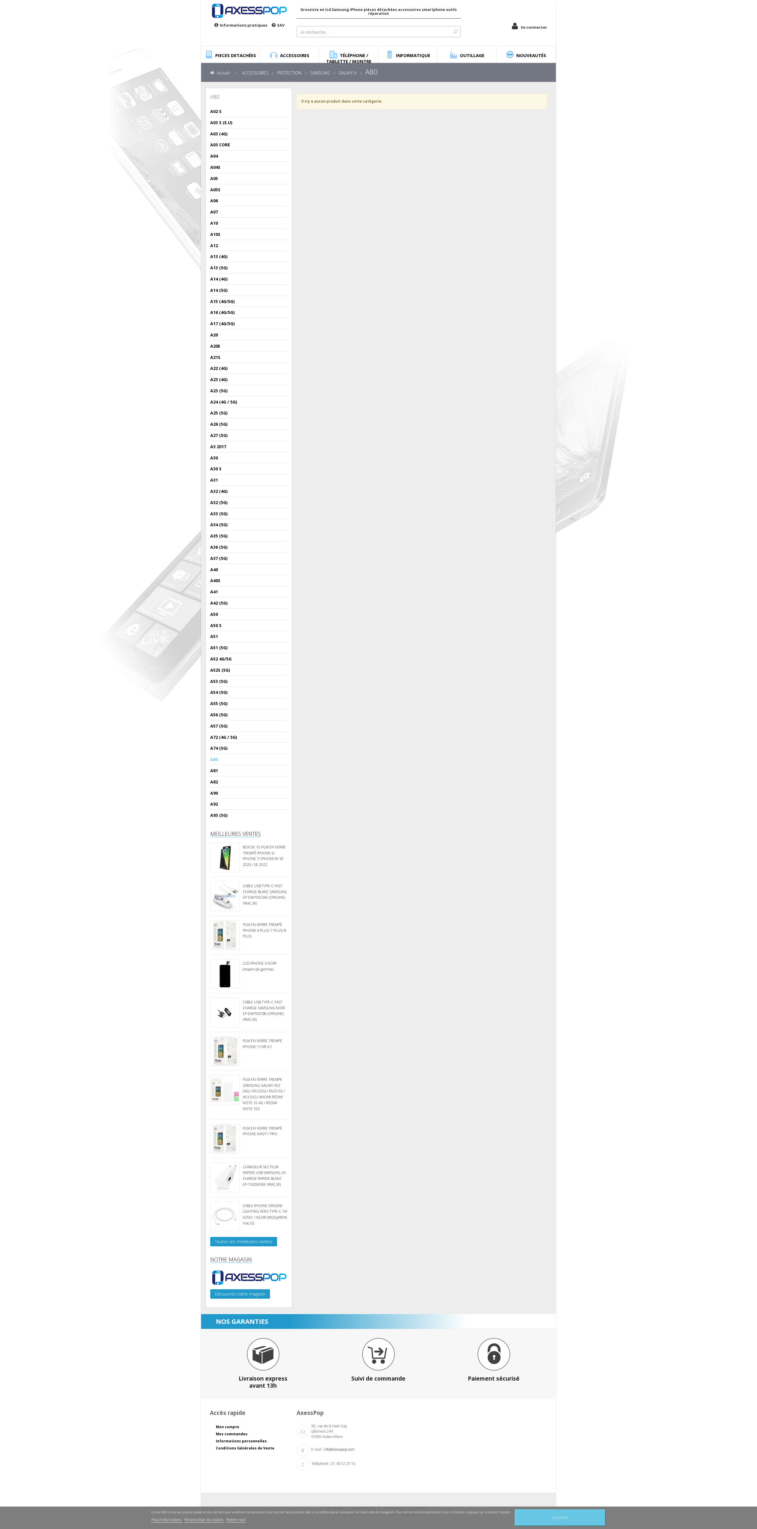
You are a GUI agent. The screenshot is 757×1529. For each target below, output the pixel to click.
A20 (214, 335)
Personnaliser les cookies (204, 1519)
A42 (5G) (219, 603)
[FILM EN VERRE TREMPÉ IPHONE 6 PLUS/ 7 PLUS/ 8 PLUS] (225, 935)
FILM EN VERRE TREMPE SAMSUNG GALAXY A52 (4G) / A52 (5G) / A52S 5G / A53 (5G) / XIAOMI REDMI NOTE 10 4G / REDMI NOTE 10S (264, 1094)
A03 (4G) (219, 134)
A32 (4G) (219, 491)
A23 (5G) (219, 390)
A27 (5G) (219, 435)
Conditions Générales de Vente (245, 1448)
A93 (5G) (219, 815)
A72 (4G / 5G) (223, 737)
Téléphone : (320, 1463)
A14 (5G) (219, 290)
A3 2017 (218, 446)
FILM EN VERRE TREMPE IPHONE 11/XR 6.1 (262, 1043)
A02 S (215, 111)
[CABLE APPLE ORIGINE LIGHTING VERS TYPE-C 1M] (225, 1216)
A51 (214, 636)
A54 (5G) (219, 692)
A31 (214, 480)
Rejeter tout (235, 1519)
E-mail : (317, 1449)
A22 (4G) (219, 368)
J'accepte (560, 1517)
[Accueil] (249, 11)
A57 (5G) (219, 726)
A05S (215, 189)
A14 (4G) (219, 279)
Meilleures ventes (235, 833)
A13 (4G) (219, 256)
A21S (215, 357)
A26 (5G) (219, 424)
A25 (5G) (219, 413)
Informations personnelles (241, 1441)
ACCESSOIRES (255, 73)
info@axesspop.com (339, 1449)
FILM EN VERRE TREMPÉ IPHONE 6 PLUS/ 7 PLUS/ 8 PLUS (264, 930)
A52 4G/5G (221, 659)
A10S (215, 234)
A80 (214, 759)
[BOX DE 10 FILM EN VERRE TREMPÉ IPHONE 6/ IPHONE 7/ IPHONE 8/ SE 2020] (225, 857)
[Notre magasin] (248, 1277)
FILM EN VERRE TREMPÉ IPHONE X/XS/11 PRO (262, 1131)
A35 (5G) (219, 536)
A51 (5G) (219, 647)
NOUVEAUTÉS (531, 55)
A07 (214, 212)
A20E (215, 346)
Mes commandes (232, 1433)
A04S (215, 167)
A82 (214, 782)
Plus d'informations (166, 1519)
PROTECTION (289, 73)
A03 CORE (220, 145)
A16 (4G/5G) (222, 312)
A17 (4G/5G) (222, 323)
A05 (214, 178)
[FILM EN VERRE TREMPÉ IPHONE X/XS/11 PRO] (225, 1139)
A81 (214, 770)
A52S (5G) (220, 670)
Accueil (223, 73)
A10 (214, 223)
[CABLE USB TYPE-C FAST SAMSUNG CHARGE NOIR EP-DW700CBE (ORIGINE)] (225, 1012)
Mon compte (227, 1426)
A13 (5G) (219, 268)
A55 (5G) (219, 703)
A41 (214, 592)
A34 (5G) (219, 524)
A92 (214, 804)
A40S (215, 580)
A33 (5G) (219, 513)
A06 (214, 200)
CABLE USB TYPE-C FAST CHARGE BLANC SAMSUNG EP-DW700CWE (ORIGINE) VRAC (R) (265, 894)
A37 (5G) (219, 558)
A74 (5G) (219, 748)
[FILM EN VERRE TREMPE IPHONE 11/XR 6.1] (225, 1051)
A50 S (215, 625)
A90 (214, 793)
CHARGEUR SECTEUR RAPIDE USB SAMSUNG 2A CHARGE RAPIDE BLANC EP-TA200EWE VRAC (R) (264, 1175)
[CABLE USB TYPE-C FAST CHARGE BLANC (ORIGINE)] (225, 896)
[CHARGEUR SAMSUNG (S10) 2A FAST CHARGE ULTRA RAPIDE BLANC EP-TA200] (225, 1177)
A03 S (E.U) (221, 122)
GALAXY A (347, 73)
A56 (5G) (219, 714)
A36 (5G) (219, 547)
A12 (214, 245)
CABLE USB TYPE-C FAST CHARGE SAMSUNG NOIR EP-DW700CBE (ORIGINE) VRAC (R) (264, 1011)
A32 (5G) (219, 502)
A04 (214, 156)
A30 (214, 458)
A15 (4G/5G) (222, 301)
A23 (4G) (219, 379)
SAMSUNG (320, 73)
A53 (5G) (219, 681)
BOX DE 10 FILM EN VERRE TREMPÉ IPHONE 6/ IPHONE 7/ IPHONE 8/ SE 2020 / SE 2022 (264, 856)
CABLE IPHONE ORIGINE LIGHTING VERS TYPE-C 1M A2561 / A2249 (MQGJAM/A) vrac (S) (265, 1214)
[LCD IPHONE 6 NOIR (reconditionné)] (225, 974)
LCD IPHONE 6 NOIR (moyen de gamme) (259, 966)
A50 (214, 614)
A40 (214, 569)
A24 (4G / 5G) (223, 402)
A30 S (215, 469)
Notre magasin (231, 1259)
